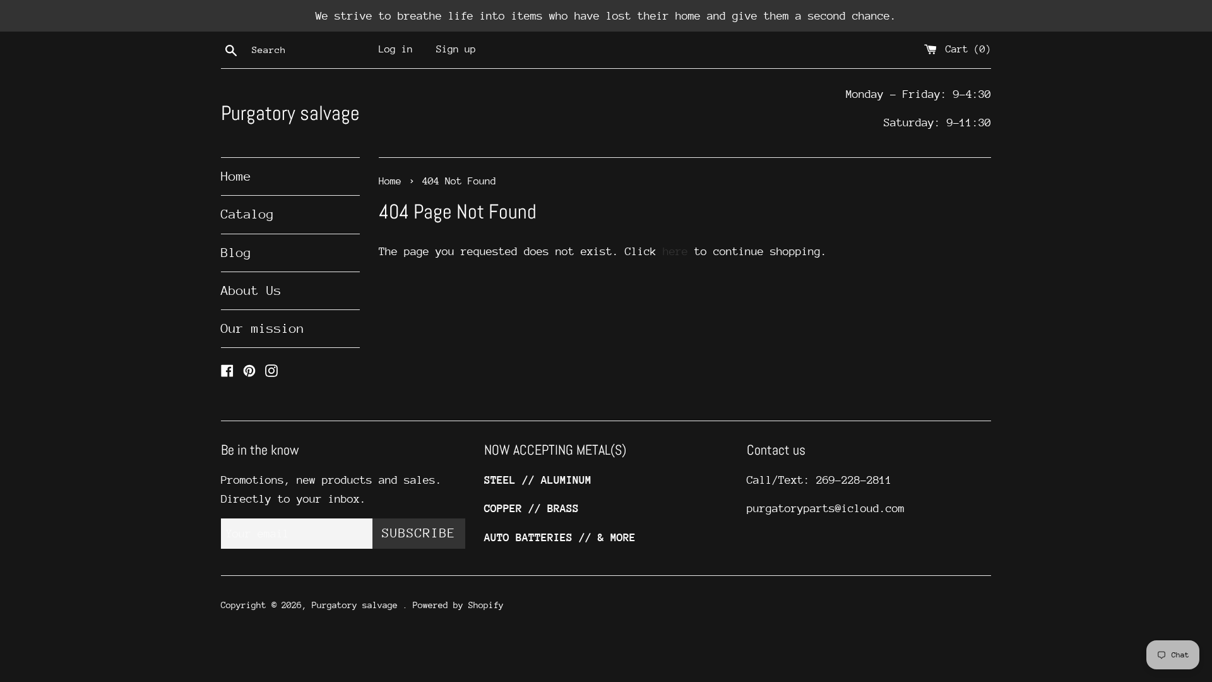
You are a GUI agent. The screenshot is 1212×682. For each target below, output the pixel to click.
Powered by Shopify (458, 605)
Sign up (456, 49)
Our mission (262, 328)
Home (236, 176)
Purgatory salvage (290, 113)
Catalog (247, 214)
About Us (251, 291)
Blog (236, 253)
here (675, 251)
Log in (396, 49)
